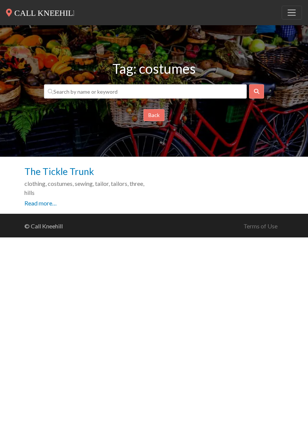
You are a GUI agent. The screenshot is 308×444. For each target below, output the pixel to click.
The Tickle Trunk (59, 171)
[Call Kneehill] (40, 11)
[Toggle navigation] (292, 13)
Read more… (40, 203)
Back (154, 115)
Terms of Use (260, 226)
